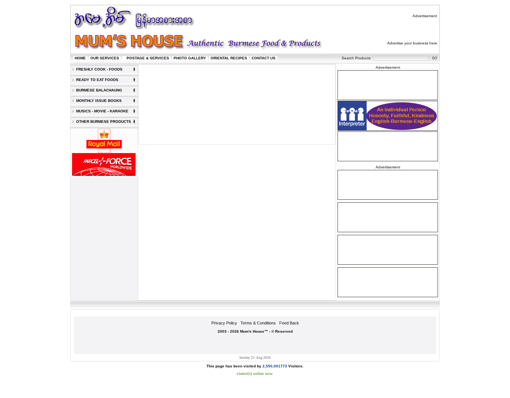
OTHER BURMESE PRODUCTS (102, 121)
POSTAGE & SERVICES (148, 58)
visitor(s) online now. (255, 373)
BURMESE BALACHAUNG (98, 90)
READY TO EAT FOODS (96, 80)
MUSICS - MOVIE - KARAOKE (101, 111)
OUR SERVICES (104, 58)
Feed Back (289, 323)
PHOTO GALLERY (190, 58)
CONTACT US (264, 58)
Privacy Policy (224, 323)
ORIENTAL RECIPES (229, 58)
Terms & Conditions (258, 323)
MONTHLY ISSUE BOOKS (98, 101)
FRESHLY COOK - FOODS (98, 69)
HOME (80, 58)
